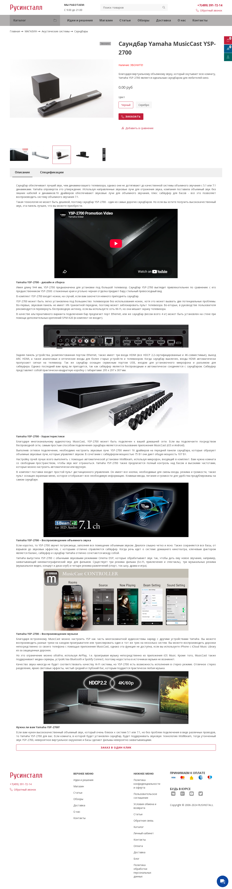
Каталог (139, 827)
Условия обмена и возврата (145, 806)
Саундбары (81, 31)
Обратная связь (144, 820)
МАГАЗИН (31, 31)
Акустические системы (56, 31)
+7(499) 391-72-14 (209, 5)
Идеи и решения (80, 20)
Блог (136, 858)
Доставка (163, 20)
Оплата (138, 846)
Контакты (200, 20)
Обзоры (143, 20)
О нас (182, 20)
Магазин (106, 20)
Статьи (125, 20)
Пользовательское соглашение (145, 795)
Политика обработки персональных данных (142, 870)
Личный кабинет (144, 833)
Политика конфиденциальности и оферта (147, 783)
